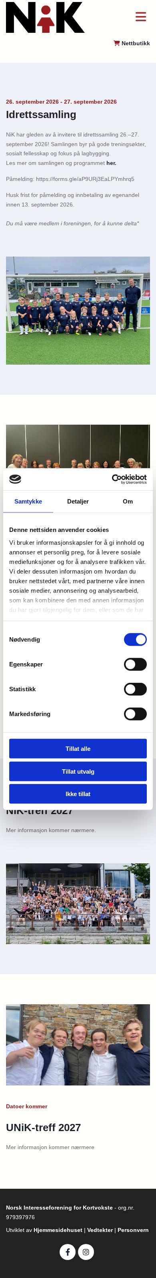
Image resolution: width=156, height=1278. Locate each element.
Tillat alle (78, 748)
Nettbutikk (136, 43)
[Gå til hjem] (45, 17)
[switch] (135, 664)
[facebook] (68, 1252)
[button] (123, 17)
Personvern (133, 1230)
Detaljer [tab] (78, 501)
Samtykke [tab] (28, 501)
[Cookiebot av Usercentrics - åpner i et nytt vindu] (112, 479)
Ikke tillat (78, 793)
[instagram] (86, 1252)
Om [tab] (128, 501)
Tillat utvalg (78, 771)
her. (111, 163)
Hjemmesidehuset (59, 1230)
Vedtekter (100, 1230)
